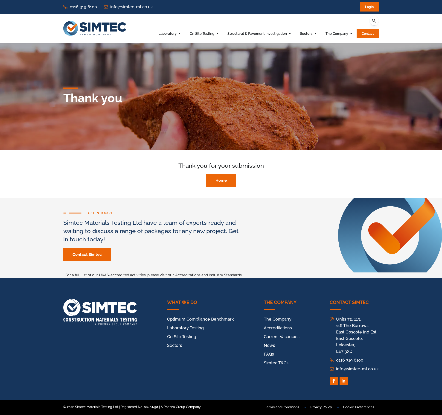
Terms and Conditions (282, 407)
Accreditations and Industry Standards (208, 275)
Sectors (306, 34)
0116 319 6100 (83, 6)
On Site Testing (202, 34)
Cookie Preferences (358, 407)
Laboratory (168, 34)
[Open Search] (374, 20)
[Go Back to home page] (94, 28)
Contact (368, 33)
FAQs (269, 354)
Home (221, 180)
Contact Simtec (87, 254)
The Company (337, 34)
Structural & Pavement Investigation (257, 34)
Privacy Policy (321, 407)
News (269, 345)
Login (369, 7)
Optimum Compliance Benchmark (200, 319)
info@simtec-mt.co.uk (131, 6)
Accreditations (278, 327)
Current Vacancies (282, 336)
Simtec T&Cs (276, 362)
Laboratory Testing (185, 327)
